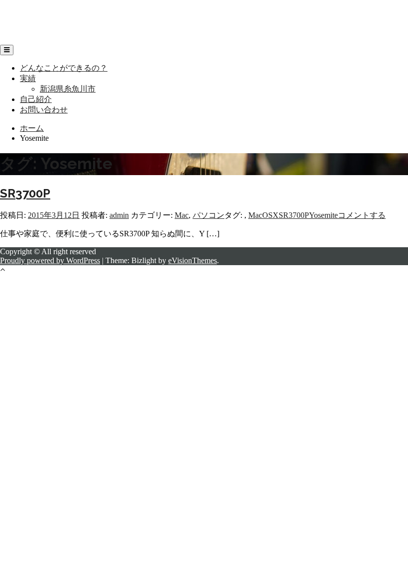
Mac (182, 215)
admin (119, 215)
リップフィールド (32, 12)
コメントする (362, 215)
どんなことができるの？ (63, 68)
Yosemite (323, 215)
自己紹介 (36, 99)
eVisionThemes (192, 260)
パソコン (208, 215)
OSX (270, 215)
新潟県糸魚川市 (68, 89)
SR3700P (25, 193)
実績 (28, 78)
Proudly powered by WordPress (50, 260)
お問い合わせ (44, 109)
